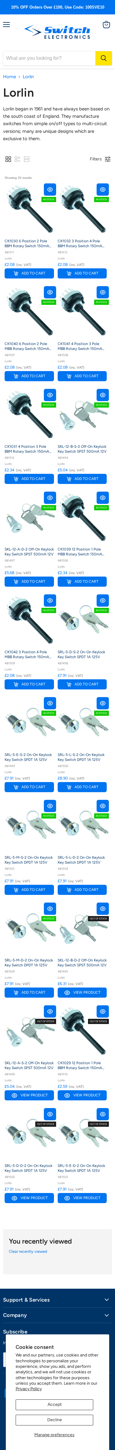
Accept (55, 1404)
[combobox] (49, 58)
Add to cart (33, 273)
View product (87, 992)
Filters (96, 159)
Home (9, 76)
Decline (54, 1419)
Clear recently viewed (28, 1251)
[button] (8, 159)
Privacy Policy (29, 1388)
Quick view (50, 189)
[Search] (103, 58)
